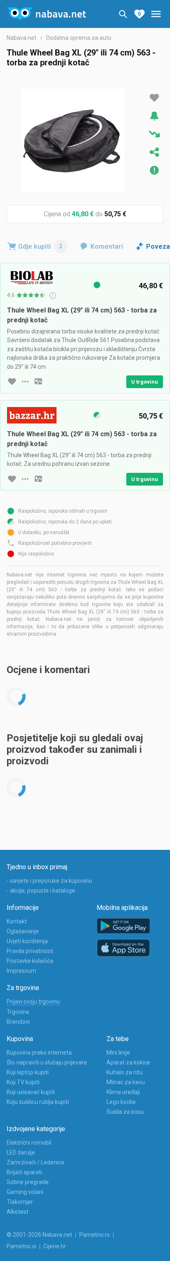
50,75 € (115, 214)
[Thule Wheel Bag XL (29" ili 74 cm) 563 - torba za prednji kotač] (72, 140)
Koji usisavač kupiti (31, 1092)
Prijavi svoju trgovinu (33, 1001)
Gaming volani (25, 1192)
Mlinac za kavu (125, 1082)
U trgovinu (144, 382)
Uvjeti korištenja (27, 941)
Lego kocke (121, 1102)
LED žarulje (21, 1152)
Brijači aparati (24, 1172)
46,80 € (83, 214)
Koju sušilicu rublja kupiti (38, 1102)
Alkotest (17, 1211)
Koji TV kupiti (23, 1082)
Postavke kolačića (30, 961)
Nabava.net (21, 38)
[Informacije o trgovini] (25, 381)
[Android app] (123, 926)
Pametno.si (21, 1246)
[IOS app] (123, 948)
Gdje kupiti (40, 246)
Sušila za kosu (125, 1111)
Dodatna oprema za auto (78, 38)
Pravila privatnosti (30, 951)
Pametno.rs (94, 1234)
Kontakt (17, 921)
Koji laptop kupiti (28, 1072)
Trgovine (18, 1012)
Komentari (106, 246)
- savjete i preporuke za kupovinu (49, 880)
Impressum (21, 970)
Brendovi (18, 1021)
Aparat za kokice (128, 1062)
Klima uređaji (123, 1092)
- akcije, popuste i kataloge (41, 890)
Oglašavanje (23, 931)
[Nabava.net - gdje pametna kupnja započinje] (46, 14)
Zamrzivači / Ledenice (35, 1162)
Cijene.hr (54, 1246)
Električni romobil (29, 1142)
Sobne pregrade (28, 1182)
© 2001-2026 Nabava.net (39, 1234)
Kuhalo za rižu (124, 1072)
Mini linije (118, 1052)
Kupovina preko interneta (39, 1052)
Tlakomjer (20, 1202)
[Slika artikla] (38, 381)
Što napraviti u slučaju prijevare (47, 1062)
